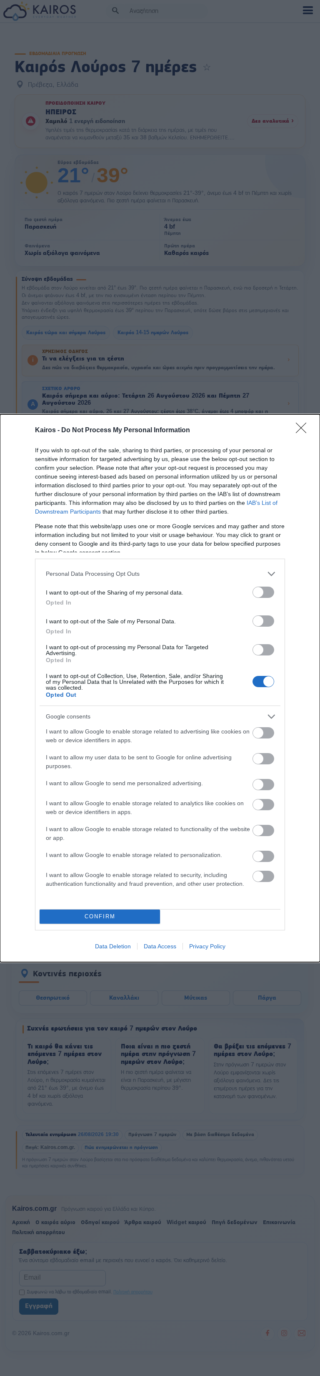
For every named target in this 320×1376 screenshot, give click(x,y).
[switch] (263, 592)
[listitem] (160, 574)
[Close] (304, 431)
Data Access (160, 946)
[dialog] (160, 688)
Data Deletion (113, 946)
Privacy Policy (207, 946)
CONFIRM (100, 916)
